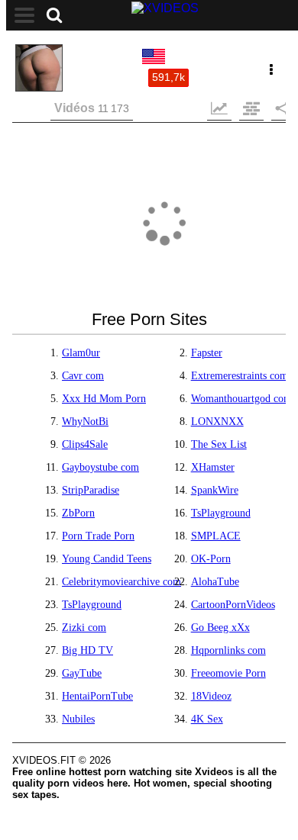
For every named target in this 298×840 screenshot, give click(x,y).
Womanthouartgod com (241, 398)
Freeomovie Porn (228, 673)
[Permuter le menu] (24, 15)
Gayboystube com (100, 467)
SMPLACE (216, 536)
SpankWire (214, 490)
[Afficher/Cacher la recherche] (54, 15)
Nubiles (78, 719)
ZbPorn (78, 513)
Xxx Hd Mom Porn (104, 398)
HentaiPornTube (97, 696)
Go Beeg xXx (220, 627)
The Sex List (219, 444)
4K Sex (207, 719)
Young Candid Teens (106, 559)
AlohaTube (215, 581)
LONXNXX (217, 421)
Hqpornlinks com (228, 650)
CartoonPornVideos (233, 604)
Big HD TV (87, 650)
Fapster (206, 353)
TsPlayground (221, 513)
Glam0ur (81, 353)
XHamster (213, 467)
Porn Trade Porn (98, 536)
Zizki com (84, 627)
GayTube (82, 673)
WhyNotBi (85, 421)
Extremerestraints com (239, 375)
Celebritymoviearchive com (121, 581)
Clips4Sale (85, 444)
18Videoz (211, 696)
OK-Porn (211, 559)
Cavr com (83, 375)
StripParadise (90, 490)
